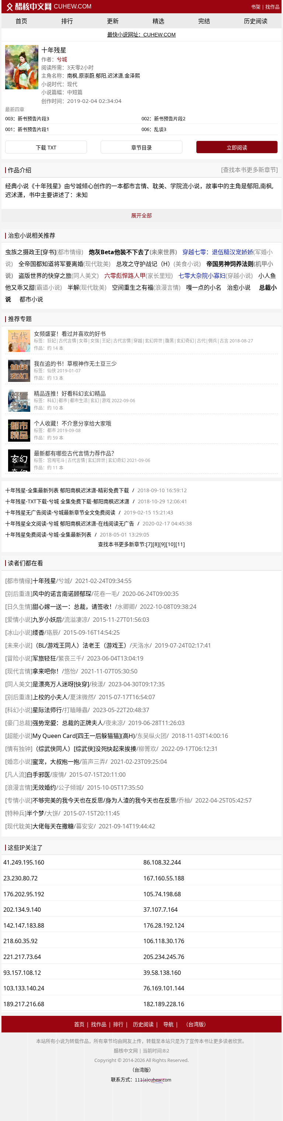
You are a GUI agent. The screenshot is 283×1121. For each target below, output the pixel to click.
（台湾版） (196, 1024)
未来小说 (19, 645)
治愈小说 (239, 287)
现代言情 (19, 671)
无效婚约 (44, 787)
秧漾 (97, 684)
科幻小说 (19, 710)
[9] (162, 544)
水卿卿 (126, 607)
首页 (21, 21)
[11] (180, 544)
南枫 (72, 75)
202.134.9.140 (22, 910)
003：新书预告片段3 (27, 118)
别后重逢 (19, 594)
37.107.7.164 (160, 910)
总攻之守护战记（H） (158, 264)
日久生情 (19, 607)
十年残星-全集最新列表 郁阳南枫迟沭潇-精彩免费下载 (67, 490)
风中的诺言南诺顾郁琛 (61, 594)
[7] (149, 544)
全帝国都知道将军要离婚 (64, 264)
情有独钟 (19, 749)
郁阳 (101, 75)
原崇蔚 (86, 75)
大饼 (52, 813)
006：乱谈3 (154, 129)
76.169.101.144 (163, 988)
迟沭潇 (115, 75)
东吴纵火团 (152, 736)
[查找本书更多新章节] (249, 170)
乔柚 (184, 800)
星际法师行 (47, 710)
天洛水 (141, 645)
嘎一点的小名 (203, 287)
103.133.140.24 (23, 988)
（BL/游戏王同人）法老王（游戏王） (81, 645)
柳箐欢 (147, 749)
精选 (158, 21)
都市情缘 (19, 581)
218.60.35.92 (20, 941)
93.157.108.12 (22, 973)
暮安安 (85, 826)
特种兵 (16, 813)
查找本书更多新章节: (122, 544)
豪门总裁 (19, 723)
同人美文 (19, 684)
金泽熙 (132, 75)
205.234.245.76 (163, 957)
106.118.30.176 (163, 941)
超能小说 (19, 736)
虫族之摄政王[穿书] (44, 252)
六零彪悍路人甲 (138, 276)
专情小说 (19, 800)
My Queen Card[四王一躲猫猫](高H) (83, 736)
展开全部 (141, 215)
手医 (38, 774)
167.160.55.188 (163, 878)
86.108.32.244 (162, 862)
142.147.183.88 (23, 925)
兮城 (62, 59)
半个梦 (35, 813)
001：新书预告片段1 (27, 129)
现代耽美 (19, 826)
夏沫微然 (82, 697)
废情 (58, 774)
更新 (113, 21)
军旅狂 (44, 658)
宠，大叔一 (56, 762)
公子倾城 (70, 787)
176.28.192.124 (163, 925)
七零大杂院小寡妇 (215, 276)
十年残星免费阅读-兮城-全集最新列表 (48, 534)
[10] (170, 544)
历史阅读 (256, 21)
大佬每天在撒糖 (53, 826)
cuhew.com (71, 6)
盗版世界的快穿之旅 (58, 276)
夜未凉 (114, 723)
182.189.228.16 (163, 1004)
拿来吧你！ (47, 671)
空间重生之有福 (146, 287)
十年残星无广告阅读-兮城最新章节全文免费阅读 (60, 512)
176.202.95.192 (23, 894)
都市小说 (31, 299)
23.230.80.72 (20, 878)
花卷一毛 (105, 594)
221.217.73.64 (22, 957)
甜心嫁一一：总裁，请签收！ (73, 607)
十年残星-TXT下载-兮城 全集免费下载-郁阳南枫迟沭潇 (67, 501)
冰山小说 (19, 632)
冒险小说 (19, 658)
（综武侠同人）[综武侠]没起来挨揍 (84, 749)
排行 (67, 21)
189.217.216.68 (23, 1004)
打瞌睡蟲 (76, 710)
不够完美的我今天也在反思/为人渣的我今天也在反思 (104, 800)
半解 (86, 287)
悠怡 (70, 671)
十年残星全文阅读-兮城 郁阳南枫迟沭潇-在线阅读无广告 (69, 523)
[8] (156, 544)
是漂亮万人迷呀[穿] (60, 684)
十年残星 (46, 186)
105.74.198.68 (162, 894)
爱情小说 (19, 619)
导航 (168, 1024)
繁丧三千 (70, 658)
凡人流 (16, 774)
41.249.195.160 (23, 862)
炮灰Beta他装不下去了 (133, 252)
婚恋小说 (19, 762)
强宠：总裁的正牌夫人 (67, 723)
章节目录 (141, 147)
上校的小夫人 (50, 697)
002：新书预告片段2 (163, 118)
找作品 (272, 6)
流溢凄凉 (76, 619)
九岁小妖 (47, 619)
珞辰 (52, 632)
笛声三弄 (93, 762)
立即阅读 (237, 147)
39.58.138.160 (162, 973)
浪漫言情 (19, 787)
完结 (204, 21)
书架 (256, 6)
